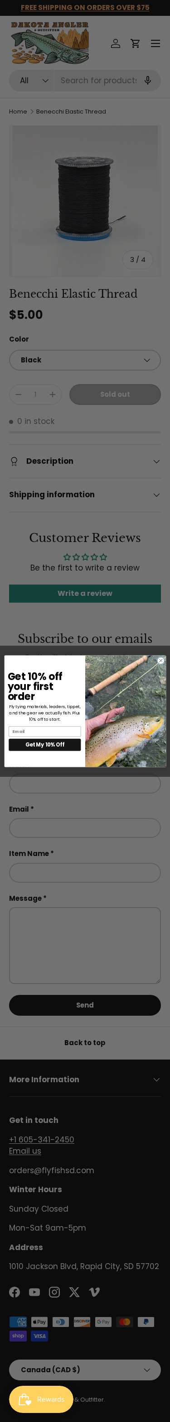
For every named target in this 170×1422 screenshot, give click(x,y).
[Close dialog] (160, 660)
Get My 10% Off (44, 744)
